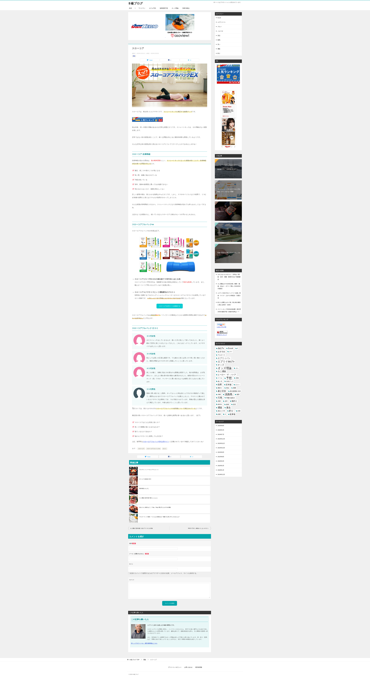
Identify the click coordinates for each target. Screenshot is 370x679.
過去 (228, 407)
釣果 (219, 414)
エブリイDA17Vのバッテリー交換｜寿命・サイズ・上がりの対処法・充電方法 (229, 295)
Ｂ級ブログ (135, 3)
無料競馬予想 (164, 8)
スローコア (141, 448)
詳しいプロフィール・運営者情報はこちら (144, 643)
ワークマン (142, 8)
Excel (219, 17)
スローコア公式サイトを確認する (169, 306)
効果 (220, 384)
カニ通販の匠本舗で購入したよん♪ (148, 498)
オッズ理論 (175, 8)
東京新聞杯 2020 (235, 391)
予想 (229, 378)
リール (220, 378)
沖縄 (219, 394)
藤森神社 (220, 404)
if (237, 348)
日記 (219, 35)
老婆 (219, 401)
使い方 (220, 381)
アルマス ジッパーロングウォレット (149, 469)
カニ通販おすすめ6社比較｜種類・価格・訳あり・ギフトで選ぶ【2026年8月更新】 (229, 286)
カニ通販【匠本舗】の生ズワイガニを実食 (141, 528)
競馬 (219, 40)
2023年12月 (221, 439)
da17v (221, 348)
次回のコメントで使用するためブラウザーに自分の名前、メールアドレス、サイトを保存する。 (164, 573)
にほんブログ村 (221, 327)
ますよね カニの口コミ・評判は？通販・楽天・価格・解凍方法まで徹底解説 (229, 277)
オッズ (221, 365)
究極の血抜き (230, 398)
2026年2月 (221, 430)
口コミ (164, 448)
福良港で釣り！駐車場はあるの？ (227, 169)
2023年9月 (221, 452)
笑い (219, 44)
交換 (237, 378)
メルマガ (220, 31)
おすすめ (221, 352)
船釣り (234, 401)
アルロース (221, 355)
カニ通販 (222, 371)
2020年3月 (221, 461)
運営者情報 (198, 667)
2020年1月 (221, 470)
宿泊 (227, 388)
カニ (237, 368)
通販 (134, 56)
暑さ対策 (222, 391)
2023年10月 (221, 448)
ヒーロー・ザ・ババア (227, 375)
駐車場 (232, 414)
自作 (226, 401)
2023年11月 (221, 443)
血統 (227, 404)
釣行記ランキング (222, 335)
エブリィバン (224, 358)
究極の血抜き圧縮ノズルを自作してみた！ (228, 254)
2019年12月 (221, 474)
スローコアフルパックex (153, 448)
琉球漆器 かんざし (144, 488)
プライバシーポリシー (174, 667)
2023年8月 (221, 456)
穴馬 (220, 397)
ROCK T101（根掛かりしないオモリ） (198, 528)
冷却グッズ (229, 381)
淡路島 (229, 394)
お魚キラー (220, 211)
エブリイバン (222, 22)
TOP (134, 659)
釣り (219, 53)
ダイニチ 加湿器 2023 (145, 479)
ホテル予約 (152, 8)
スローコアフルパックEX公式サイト (156, 441)
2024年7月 (221, 434)
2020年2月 (221, 465)
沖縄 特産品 (185, 8)
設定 (234, 404)
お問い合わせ (188, 667)
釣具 (130, 8)
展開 (234, 388)
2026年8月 (221, 425)
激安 (238, 394)
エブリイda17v (226, 361)
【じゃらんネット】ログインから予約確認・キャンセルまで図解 (228, 190)
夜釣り (220, 388)
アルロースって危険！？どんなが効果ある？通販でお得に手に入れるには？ (159, 516)
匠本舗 (228, 385)
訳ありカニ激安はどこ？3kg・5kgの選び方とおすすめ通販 (155, 507)
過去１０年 (221, 411)
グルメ (220, 26)
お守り (230, 351)
